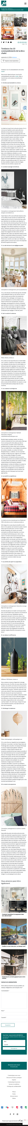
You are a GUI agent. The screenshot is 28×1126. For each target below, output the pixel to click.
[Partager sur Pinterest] (6, 42)
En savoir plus (14, 1065)
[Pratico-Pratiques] (2, 1107)
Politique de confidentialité (14, 1086)
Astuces (10, 8)
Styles (14, 1094)
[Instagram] (17, 1114)
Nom (3, 1010)
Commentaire (5, 990)
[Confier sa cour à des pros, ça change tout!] (14, 932)
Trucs (6, 8)
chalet (2, 71)
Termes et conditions (14, 1084)
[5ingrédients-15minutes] (7, 1107)
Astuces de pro (14, 1096)
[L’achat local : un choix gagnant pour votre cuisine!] (14, 962)
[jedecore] (21, 1107)
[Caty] (12, 1107)
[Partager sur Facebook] (1, 42)
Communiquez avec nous (14, 1075)
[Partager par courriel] (11, 42)
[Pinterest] (13, 1114)
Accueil (2, 8)
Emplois (14, 1079)
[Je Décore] (3, 3)
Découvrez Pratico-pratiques (14, 1077)
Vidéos (14, 1098)
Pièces (14, 1091)
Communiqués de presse (14, 1082)
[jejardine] (26, 1107)
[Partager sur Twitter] (4, 42)
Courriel (3, 1017)
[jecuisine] (17, 1107)
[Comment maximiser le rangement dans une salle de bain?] (14, 900)
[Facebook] (10, 1114)
